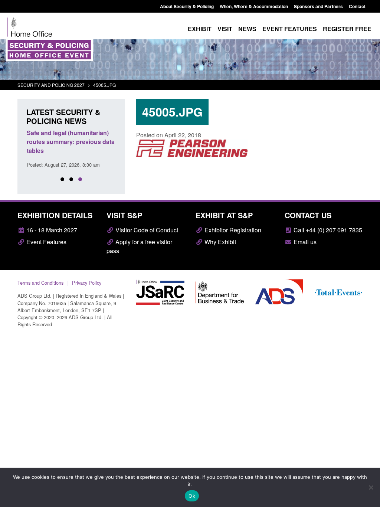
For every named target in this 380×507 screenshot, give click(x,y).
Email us (304, 242)
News (247, 28)
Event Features (45, 242)
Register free (347, 28)
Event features (289, 28)
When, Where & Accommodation (254, 6)
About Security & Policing (187, 6)
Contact (357, 6)
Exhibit (200, 28)
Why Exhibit (219, 242)
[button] (62, 179)
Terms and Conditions (40, 282)
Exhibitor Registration (232, 230)
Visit (224, 28)
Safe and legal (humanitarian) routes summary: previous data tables (71, 141)
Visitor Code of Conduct (146, 230)
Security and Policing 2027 (51, 85)
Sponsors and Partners (318, 6)
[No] (370, 487)
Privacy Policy (86, 282)
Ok (192, 496)
